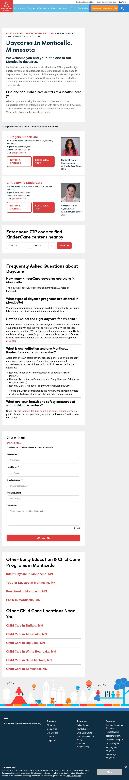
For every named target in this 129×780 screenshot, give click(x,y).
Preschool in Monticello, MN (26, 591)
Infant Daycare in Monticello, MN (29, 574)
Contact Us (83, 8)
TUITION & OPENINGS (15, 161)
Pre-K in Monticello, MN (23, 600)
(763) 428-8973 (19, 153)
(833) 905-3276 (19, 198)
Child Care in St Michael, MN (26, 668)
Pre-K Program (112, 744)
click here (11, 341)
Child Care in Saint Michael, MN (29, 660)
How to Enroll (82, 729)
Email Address (14, 480)
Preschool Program (114, 740)
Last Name (13, 467)
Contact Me (43, 538)
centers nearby (103, 8)
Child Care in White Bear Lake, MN (31, 651)
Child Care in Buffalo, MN (24, 625)
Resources (56, 8)
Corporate (51, 741)
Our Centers (19, 8)
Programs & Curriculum (38, 8)
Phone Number (14, 493)
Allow (109, 772)
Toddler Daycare (113, 736)
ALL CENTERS (12, 33)
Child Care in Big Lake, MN (25, 642)
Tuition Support (83, 725)
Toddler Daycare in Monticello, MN (31, 582)
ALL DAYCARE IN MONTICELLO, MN (37, 33)
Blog (73, 8)
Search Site (122, 9)
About (66, 8)
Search (64, 245)
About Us (51, 725)
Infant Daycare (112, 732)
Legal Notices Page (73, 776)
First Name (13, 454)
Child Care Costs (84, 733)
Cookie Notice (69, 773)
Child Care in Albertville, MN (26, 634)
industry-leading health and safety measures (46, 411)
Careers (50, 737)
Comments (12, 506)
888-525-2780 (14, 443)
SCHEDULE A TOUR (42, 161)
